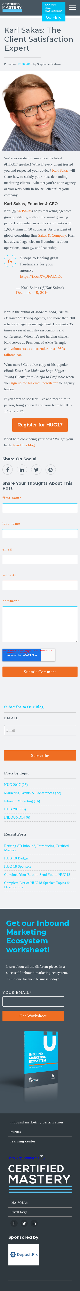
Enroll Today (19, 1212)
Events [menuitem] (15, 1132)
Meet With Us (19, 1202)
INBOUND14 (17, 817)
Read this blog (24, 445)
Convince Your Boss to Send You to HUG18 (37, 875)
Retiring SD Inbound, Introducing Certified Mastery (36, 848)
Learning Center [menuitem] (22, 1141)
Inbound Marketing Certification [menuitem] (36, 1122)
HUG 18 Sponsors (17, 866)
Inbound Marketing (22, 801)
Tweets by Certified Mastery (26, 1158)
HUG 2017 (16, 785)
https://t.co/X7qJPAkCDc (41, 276)
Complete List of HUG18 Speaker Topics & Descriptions (37, 885)
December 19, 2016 (32, 292)
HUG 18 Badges (16, 858)
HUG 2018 (15, 809)
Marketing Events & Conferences (32, 793)
